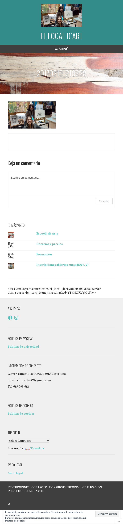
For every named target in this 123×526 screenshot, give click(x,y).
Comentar (104, 201)
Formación (44, 254)
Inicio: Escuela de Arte (25, 491)
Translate (37, 448)
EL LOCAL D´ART (62, 35)
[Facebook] (10, 317)
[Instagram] (16, 317)
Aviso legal (15, 473)
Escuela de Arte (47, 233)
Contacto (39, 487)
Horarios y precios (49, 244)
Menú (63, 49)
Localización (91, 487)
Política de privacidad (23, 346)
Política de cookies (21, 413)
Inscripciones (18, 487)
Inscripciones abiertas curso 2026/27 (62, 264)
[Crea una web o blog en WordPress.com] (9, 503)
